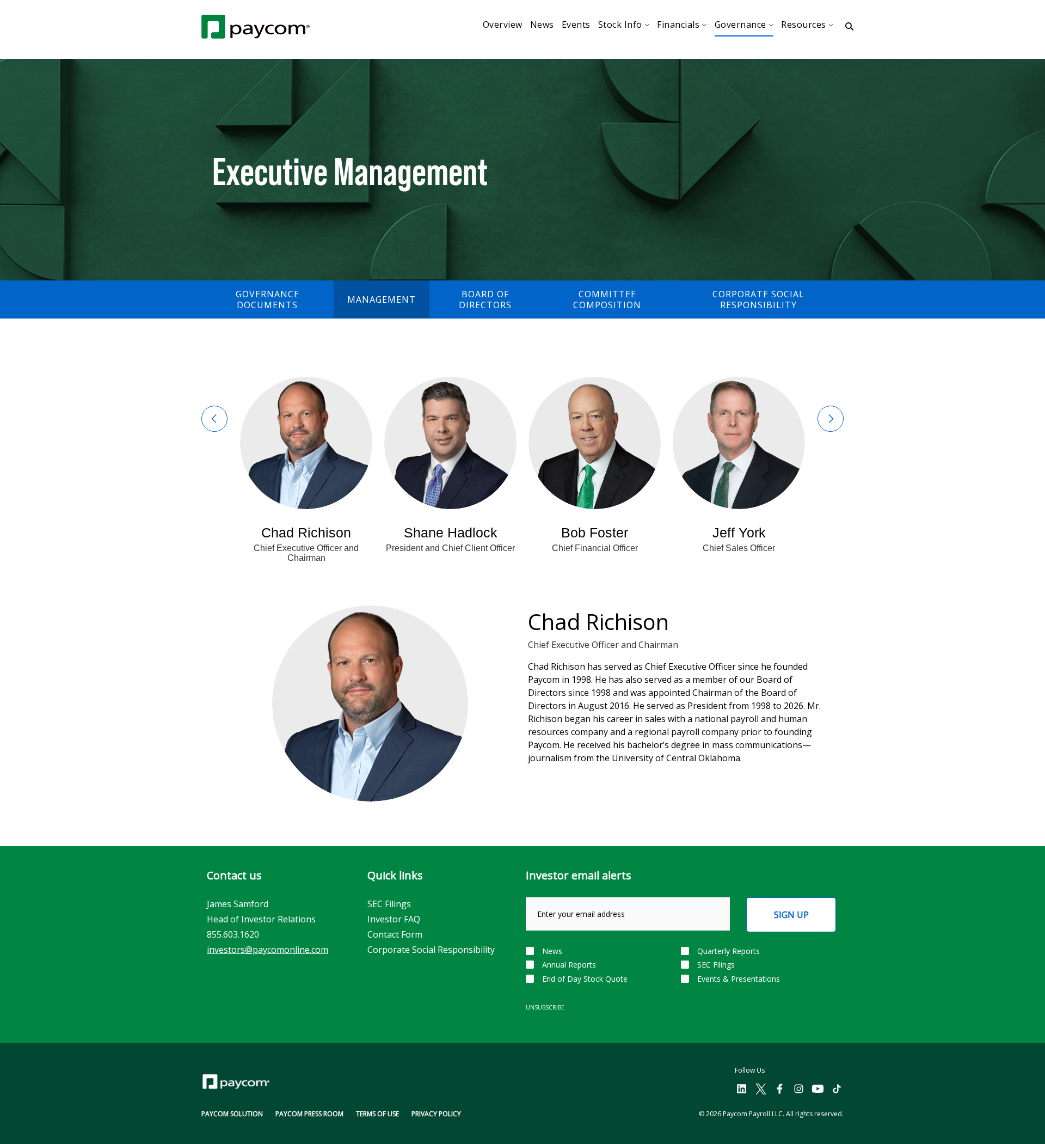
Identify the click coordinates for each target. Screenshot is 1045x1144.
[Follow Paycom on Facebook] (779, 1089)
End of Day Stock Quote (585, 979)
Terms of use (377, 1113)
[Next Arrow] (830, 419)
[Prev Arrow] (214, 419)
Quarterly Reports (728, 951)
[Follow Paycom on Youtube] (818, 1089)
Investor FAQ (393, 919)
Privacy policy (436, 1113)
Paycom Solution (232, 1113)
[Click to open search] (849, 27)
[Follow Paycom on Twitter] (760, 1090)
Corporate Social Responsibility (758, 299)
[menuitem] (502, 25)
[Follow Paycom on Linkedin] (741, 1089)
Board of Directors (485, 299)
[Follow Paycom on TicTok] (837, 1089)
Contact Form (394, 934)
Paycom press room (309, 1113)
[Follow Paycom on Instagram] (799, 1089)
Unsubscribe (545, 1007)
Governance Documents (267, 299)
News (552, 951)
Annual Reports (569, 965)
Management (381, 299)
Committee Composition (607, 299)
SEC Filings (389, 904)
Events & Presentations (738, 979)
